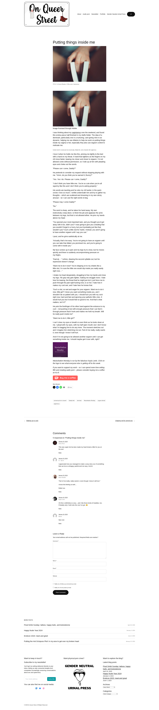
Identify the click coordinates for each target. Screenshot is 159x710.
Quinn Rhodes (62, 84)
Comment (56, 541)
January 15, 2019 (63, 441)
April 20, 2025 (131, 625)
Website (55, 576)
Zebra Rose (62, 443)
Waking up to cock (32, 421)
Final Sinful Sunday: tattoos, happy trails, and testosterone (47, 625)
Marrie (60, 516)
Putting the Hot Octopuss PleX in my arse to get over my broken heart (51, 641)
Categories (107, 691)
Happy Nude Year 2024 (33, 630)
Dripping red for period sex (124, 421)
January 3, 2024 (131, 630)
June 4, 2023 (131, 636)
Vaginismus (76, 84)
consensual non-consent (60, 400)
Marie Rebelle (62, 477)
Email (54, 568)
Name (55, 560)
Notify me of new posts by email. (63, 587)
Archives (106, 684)
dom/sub (79, 400)
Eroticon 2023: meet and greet (36, 636)
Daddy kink (72, 400)
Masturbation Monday (89, 400)
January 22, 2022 (130, 641)
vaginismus (76, 132)
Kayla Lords (62, 499)
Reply (60, 452)
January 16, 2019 (63, 497)
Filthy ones (70, 84)
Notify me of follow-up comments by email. (65, 584)
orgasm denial (101, 400)
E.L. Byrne (61, 460)
